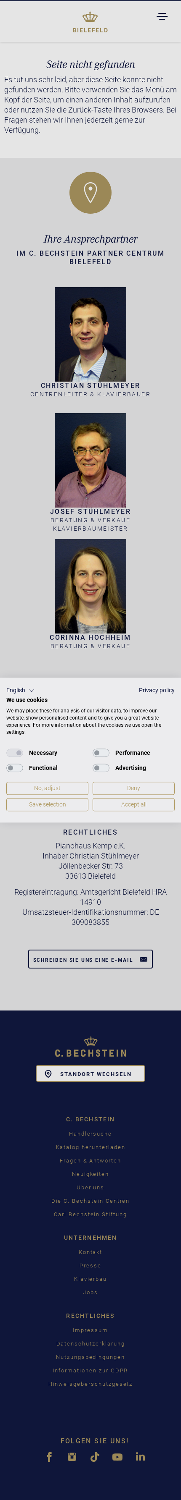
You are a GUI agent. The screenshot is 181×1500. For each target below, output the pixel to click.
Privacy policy (157, 690)
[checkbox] (14, 753)
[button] (20, 691)
